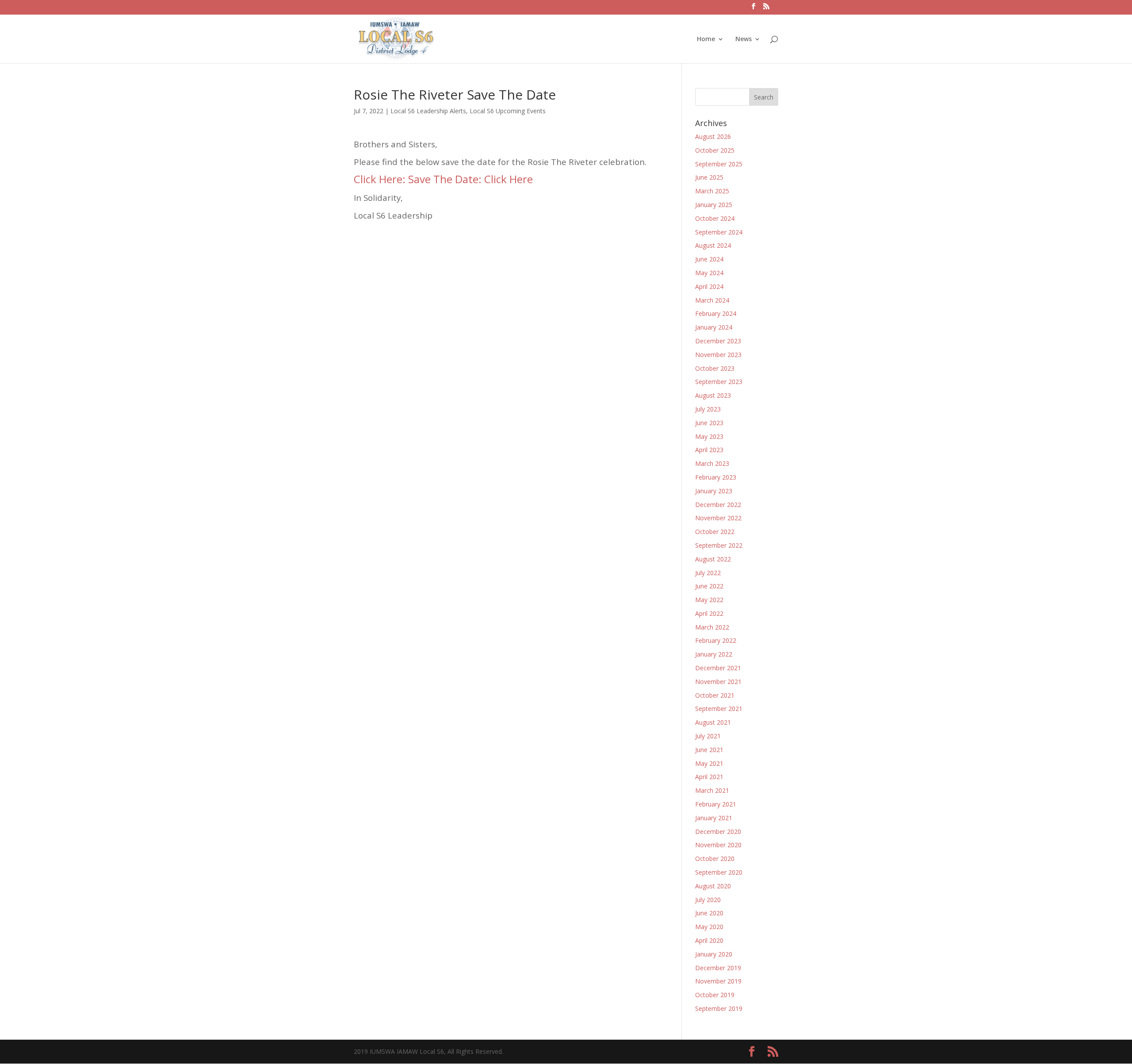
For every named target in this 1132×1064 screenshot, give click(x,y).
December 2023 (718, 341)
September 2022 (718, 545)
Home (706, 39)
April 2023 (709, 450)
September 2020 (718, 872)
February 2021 (715, 804)
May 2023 (709, 436)
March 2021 (712, 790)
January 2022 (713, 654)
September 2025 (718, 164)
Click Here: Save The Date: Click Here (443, 179)
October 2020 (714, 858)
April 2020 (709, 940)
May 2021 (709, 763)
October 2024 (714, 218)
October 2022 (714, 531)
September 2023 (718, 381)
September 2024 (718, 232)
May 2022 (709, 599)
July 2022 (708, 572)
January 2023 (713, 491)
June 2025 (709, 177)
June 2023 (709, 423)
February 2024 (715, 313)
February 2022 (715, 640)
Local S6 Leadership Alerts (428, 111)
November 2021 (718, 681)
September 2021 (718, 708)
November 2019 (718, 981)
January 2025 (713, 204)
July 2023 (708, 409)
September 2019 (718, 1008)
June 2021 (709, 749)
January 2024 (713, 327)
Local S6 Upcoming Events (508, 111)
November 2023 (718, 354)
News (743, 39)
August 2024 (713, 245)
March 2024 (712, 300)
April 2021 (709, 776)
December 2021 (718, 668)
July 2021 (708, 736)
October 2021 (714, 695)
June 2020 (709, 913)
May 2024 (709, 273)
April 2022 (709, 613)
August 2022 (713, 559)
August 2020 (713, 886)
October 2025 (714, 150)
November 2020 (718, 845)
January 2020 (713, 954)
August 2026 (713, 136)
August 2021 (713, 722)
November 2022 (718, 518)
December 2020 (718, 831)
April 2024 (709, 286)
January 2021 (713, 818)
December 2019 (718, 968)
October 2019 (714, 995)
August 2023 (713, 395)
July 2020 (708, 899)
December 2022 (718, 504)
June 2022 (709, 586)
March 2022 (712, 627)
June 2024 (709, 259)
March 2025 (712, 191)
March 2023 (712, 463)
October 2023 (714, 368)
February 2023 (715, 477)
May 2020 (709, 926)
